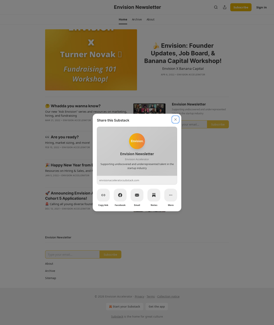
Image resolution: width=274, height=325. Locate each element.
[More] (170, 195)
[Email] (137, 195)
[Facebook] (120, 195)
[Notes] (153, 195)
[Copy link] (103, 195)
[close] (175, 119)
